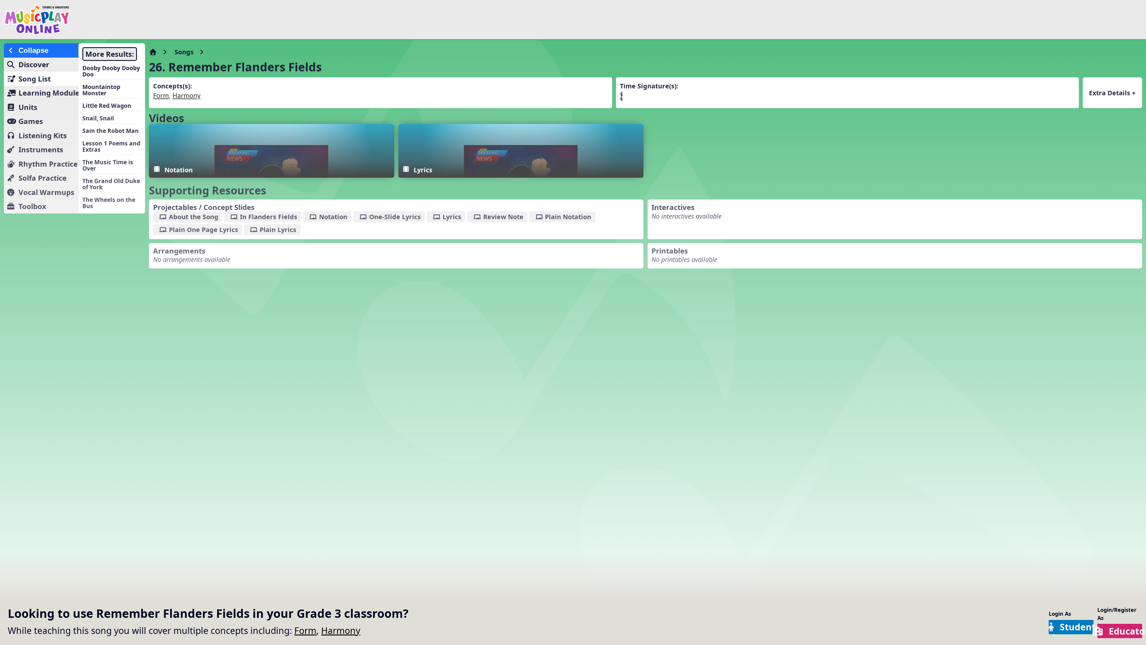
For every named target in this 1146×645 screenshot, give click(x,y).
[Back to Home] (191, 19)
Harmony (340, 630)
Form (305, 630)
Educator (1125, 631)
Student (1076, 627)
